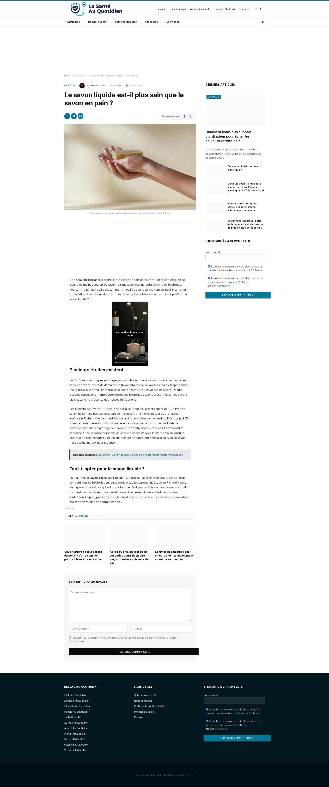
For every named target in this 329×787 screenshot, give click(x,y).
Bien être (70, 85)
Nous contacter (143, 700)
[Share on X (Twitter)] (74, 116)
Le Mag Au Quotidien (76, 722)
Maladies (162, 9)
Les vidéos (173, 21)
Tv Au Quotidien (73, 717)
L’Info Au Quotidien (75, 695)
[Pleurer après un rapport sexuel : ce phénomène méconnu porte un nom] (214, 208)
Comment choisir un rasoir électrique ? (243, 168)
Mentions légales (144, 711)
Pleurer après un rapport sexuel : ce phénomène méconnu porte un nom (242, 207)
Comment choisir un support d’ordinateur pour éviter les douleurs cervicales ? (228, 136)
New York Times (101, 409)
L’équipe (138, 717)
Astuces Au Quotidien (76, 700)
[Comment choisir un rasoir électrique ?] (214, 170)
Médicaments (179, 9)
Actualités (73, 21)
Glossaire (244, 9)
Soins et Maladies (126, 21)
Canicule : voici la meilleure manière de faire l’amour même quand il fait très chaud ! (245, 188)
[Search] (263, 22)
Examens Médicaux (225, 9)
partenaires (223, 286)
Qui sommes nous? (145, 695)
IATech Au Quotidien (75, 739)
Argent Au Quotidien (76, 728)
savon (69, 508)
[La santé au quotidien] (96, 8)
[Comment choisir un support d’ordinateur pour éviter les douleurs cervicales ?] (235, 110)
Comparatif (213, 97)
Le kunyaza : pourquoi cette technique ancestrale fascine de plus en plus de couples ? (245, 224)
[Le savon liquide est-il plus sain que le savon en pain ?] (130, 167)
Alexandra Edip (97, 85)
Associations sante (200, 9)
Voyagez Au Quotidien (76, 750)
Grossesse (151, 21)
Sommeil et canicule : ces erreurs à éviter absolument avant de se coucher (174, 555)
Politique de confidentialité (149, 706)
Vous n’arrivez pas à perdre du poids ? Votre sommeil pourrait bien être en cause (83, 555)
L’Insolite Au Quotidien (77, 706)
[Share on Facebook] (67, 116)
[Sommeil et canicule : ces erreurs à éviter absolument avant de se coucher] (175, 535)
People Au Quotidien (76, 711)
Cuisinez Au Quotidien (76, 744)
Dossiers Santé (97, 21)
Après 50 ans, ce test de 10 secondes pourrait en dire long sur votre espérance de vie (129, 557)
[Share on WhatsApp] (80, 116)
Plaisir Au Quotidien (75, 733)
